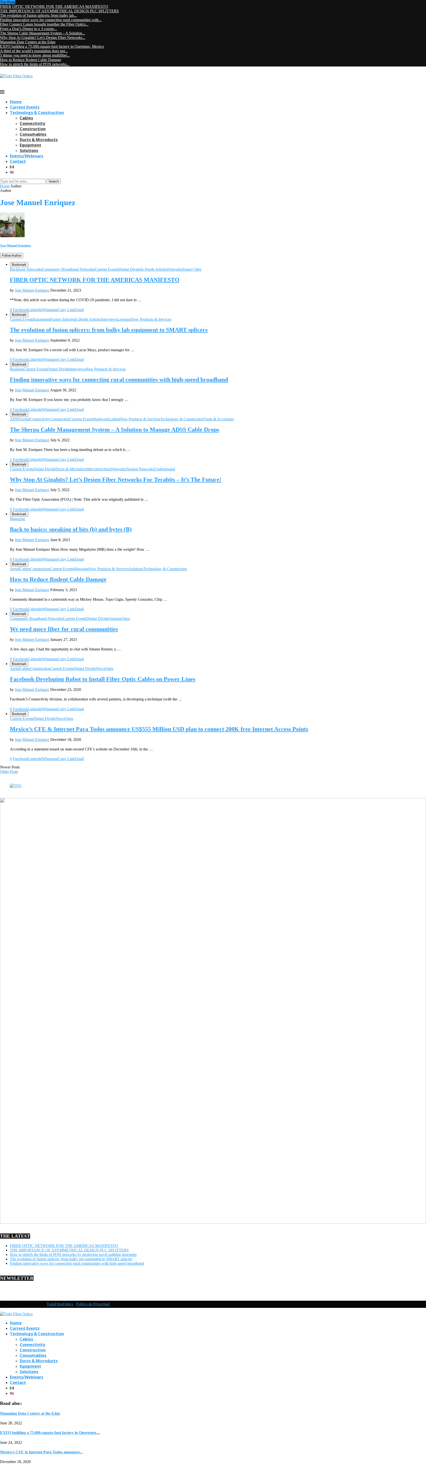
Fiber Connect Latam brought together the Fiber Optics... (44, 24)
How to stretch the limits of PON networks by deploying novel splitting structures (73, 1254)
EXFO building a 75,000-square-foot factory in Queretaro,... (50, 1433)
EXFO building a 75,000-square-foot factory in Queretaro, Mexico (52, 46)
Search (54, 181)
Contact (18, 161)
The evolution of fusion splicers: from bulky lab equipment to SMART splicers (109, 330)
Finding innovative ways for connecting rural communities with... (51, 20)
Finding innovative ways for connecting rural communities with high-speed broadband (119, 379)
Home (16, 101)
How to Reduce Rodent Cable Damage (30, 60)
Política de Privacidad (93, 1304)
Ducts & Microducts (39, 139)
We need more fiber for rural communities (64, 629)
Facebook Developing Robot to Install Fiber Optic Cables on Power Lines (102, 679)
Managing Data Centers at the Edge (27, 42)
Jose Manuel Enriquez (15, 245)
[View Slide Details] (15, 786)
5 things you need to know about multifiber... (35, 55)
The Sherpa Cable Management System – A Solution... (42, 33)
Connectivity (32, 123)
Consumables (33, 134)
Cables (26, 118)
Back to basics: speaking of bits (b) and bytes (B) (71, 529)
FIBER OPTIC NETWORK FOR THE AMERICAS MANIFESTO (54, 6)
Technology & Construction (37, 112)
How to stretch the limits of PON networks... (35, 64)
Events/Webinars (26, 156)
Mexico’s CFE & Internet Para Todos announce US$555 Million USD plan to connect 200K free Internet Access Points (159, 729)
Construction (33, 129)
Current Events (24, 107)
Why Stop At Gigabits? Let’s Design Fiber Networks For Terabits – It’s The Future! (115, 479)
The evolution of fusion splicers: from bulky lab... (38, 15)
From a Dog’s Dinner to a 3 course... (28, 29)
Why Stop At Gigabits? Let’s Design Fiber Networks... (42, 37)
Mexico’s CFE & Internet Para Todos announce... (41, 1452)
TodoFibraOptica (60, 1304)
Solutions (29, 150)
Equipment (30, 145)
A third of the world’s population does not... (34, 51)
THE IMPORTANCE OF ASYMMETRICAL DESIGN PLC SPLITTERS (59, 11)
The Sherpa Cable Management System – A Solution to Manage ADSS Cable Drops (114, 429)
